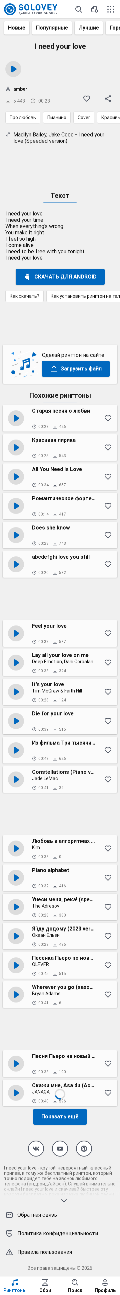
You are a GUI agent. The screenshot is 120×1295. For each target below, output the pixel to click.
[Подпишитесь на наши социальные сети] (36, 1149)
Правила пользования (44, 1252)
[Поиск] (79, 9)
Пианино (56, 117)
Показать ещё (60, 1116)
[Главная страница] (30, 9)
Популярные (52, 28)
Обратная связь (37, 1215)
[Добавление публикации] (95, 9)
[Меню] (111, 9)
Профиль (105, 1290)
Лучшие (89, 28)
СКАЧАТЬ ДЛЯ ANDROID (65, 277)
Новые (16, 28)
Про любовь (23, 117)
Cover (84, 117)
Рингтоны (15, 1290)
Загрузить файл (81, 368)
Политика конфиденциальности (57, 1233)
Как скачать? (24, 296)
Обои (45, 1290)
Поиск (75, 1290)
